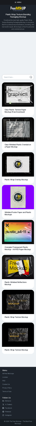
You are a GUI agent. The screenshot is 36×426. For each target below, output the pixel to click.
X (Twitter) (8, 404)
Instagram (8, 415)
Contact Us (6, 384)
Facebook (8, 408)
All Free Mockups (8, 373)
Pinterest (8, 412)
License (5, 377)
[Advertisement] (18, 53)
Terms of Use (6, 391)
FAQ (3, 381)
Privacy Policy (7, 388)
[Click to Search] (31, 77)
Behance (8, 401)
